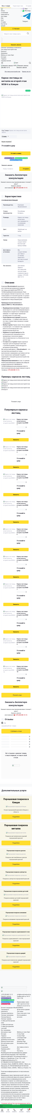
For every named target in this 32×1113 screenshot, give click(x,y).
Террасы (3, 59)
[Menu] (2, 63)
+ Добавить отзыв (16, 731)
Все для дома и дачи (7, 1043)
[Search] (30, 63)
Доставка (4, 16)
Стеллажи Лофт (21, 1037)
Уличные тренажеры (7, 1015)
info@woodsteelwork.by (24, 994)
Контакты (4, 24)
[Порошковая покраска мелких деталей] (16, 895)
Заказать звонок (16, 45)
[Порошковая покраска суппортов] (16, 875)
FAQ (2, 18)
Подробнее (16, 816)
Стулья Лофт (21, 1036)
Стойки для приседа (7, 1024)
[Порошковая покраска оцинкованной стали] (16, 935)
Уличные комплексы (7, 1013)
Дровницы (4, 53)
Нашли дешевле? (7, 141)
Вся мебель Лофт (22, 1043)
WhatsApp (27, 10)
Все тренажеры (5, 1030)
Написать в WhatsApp (21, 158)
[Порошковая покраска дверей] (16, 957)
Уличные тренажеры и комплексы (11, 47)
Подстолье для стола (23, 1013)
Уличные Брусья (6, 1017)
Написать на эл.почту (23, 1005)
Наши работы (5, 14)
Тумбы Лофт (21, 1039)
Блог (2, 20)
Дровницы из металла (7, 1039)
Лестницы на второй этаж (9, 49)
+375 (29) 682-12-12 (8, 66)
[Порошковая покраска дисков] (16, 854)
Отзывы (3, 22)
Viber (26, 8)
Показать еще (16, 401)
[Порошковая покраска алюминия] (16, 916)
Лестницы (20, 1011)
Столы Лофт (20, 1034)
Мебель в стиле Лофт (7, 55)
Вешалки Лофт (21, 1041)
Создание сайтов (6, 1103)
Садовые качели (6, 60)
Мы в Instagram (5, 1004)
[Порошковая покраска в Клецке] (16, 807)
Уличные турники (6, 1019)
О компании (4, 12)
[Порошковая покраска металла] (16, 833)
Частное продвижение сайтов (22, 1103)
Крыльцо (3, 51)
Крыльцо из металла (7, 1041)
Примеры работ (5, 1049)
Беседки (3, 57)
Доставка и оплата (23, 1047)
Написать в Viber (9, 158)
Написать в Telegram (16, 160)
